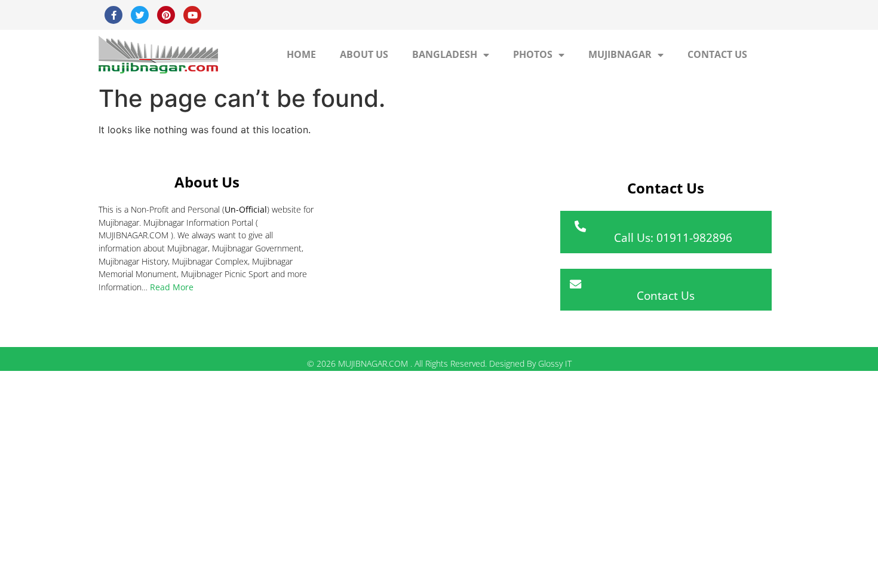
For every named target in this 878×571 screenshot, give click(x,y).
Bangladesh (444, 54)
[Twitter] (140, 15)
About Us (364, 54)
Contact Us (717, 54)
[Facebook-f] (113, 15)
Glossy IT (555, 363)
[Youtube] (192, 15)
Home (301, 54)
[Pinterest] (166, 15)
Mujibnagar (620, 54)
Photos (532, 54)
